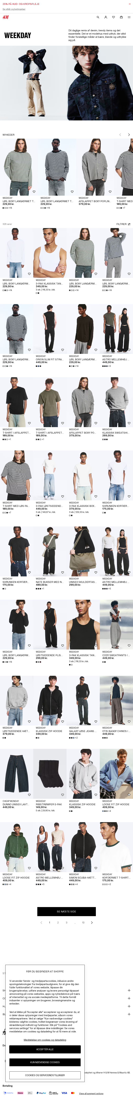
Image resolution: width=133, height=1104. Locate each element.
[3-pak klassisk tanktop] (49, 253)
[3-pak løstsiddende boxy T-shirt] (49, 475)
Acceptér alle (45, 1049)
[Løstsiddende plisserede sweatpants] (49, 625)
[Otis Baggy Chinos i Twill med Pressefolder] (116, 701)
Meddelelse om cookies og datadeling (45, 1040)
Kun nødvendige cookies (45, 1062)
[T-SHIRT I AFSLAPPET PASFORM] (16, 402)
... (75, 922)
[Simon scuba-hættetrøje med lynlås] (83, 847)
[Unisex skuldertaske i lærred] (83, 551)
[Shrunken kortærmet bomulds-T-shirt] (116, 475)
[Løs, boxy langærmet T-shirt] (19, 167)
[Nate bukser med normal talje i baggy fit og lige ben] (49, 551)
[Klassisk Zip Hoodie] (49, 701)
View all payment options (91, 1093)
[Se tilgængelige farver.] (38, 293)
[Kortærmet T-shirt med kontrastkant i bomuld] (116, 847)
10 (83, 922)
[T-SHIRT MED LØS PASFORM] (16, 475)
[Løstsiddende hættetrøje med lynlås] (16, 701)
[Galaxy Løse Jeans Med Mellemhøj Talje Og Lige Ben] (83, 701)
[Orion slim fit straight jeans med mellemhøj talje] (49, 329)
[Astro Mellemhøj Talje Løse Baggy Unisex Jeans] (116, 329)
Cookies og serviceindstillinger (45, 1075)
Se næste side (66, 911)
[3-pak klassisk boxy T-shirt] (83, 475)
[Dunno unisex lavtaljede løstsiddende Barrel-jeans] (16, 774)
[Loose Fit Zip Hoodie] (116, 774)
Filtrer (121, 224)
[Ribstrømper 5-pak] (49, 774)
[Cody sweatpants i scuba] (116, 625)
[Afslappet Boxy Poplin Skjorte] (95, 167)
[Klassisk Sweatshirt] (116, 402)
